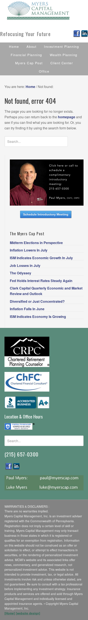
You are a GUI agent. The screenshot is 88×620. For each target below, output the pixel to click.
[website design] (28, 613)
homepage (66, 116)
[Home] (9, 613)
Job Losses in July (25, 265)
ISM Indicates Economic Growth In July (41, 257)
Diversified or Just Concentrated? (37, 301)
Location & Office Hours (23, 416)
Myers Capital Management (44, 10)
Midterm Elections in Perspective (36, 242)
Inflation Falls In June (27, 308)
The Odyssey (20, 273)
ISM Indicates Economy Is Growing (38, 316)
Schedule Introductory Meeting (45, 214)
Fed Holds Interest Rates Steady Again (41, 280)
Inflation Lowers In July (28, 250)
